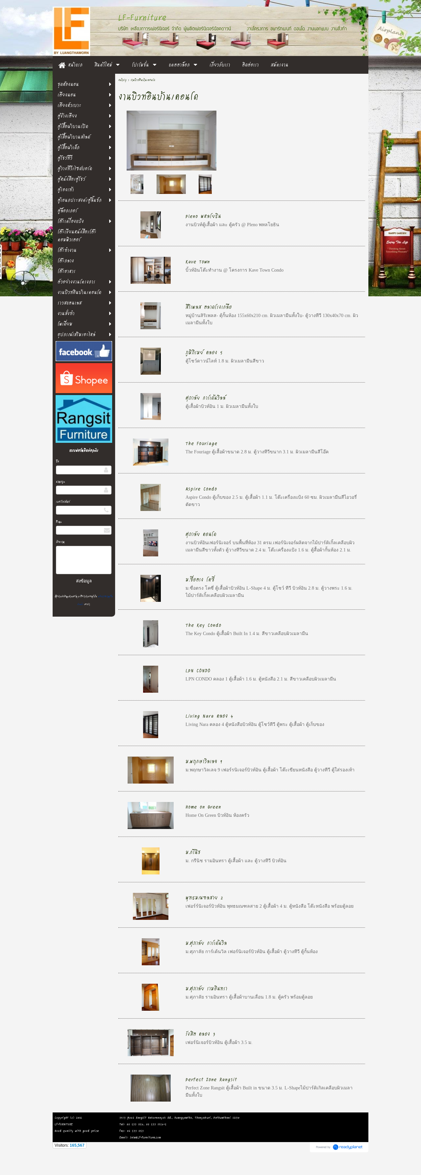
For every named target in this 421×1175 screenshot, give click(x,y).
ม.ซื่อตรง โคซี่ (200, 579)
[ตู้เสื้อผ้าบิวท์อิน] (171, 184)
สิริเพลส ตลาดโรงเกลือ (209, 307)
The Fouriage (201, 443)
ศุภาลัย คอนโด (201, 534)
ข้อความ (60, 542)
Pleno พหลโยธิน (203, 216)
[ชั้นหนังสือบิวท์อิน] (205, 184)
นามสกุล (60, 481)
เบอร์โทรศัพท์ (63, 501)
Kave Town (198, 261)
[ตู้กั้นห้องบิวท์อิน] (137, 184)
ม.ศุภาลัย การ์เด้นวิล (206, 943)
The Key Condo (203, 625)
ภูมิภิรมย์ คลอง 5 (204, 352)
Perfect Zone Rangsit (211, 1079)
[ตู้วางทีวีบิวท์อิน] (171, 139)
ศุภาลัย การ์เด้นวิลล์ (206, 397)
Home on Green (203, 806)
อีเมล (59, 521)
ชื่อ (57, 461)
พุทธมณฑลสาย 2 (204, 897)
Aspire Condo (201, 488)
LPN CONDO (198, 670)
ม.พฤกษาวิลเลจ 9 (204, 761)
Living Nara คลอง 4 (209, 715)
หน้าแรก (122, 80)
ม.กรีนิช (193, 852)
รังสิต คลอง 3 (200, 1033)
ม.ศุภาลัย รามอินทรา (206, 988)
